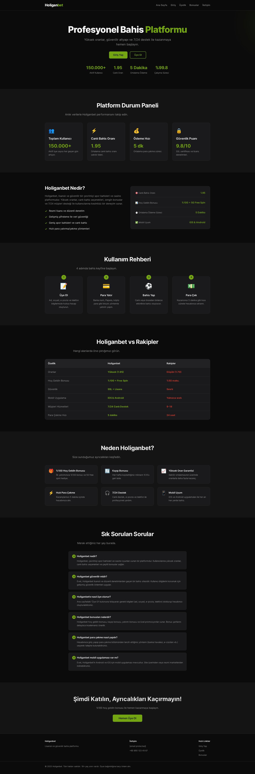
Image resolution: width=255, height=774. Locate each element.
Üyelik (182, 5)
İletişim (206, 5)
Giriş (173, 5)
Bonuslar (194, 5)
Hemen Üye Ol (127, 718)
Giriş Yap (118, 54)
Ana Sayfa (161, 5)
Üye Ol (138, 54)
